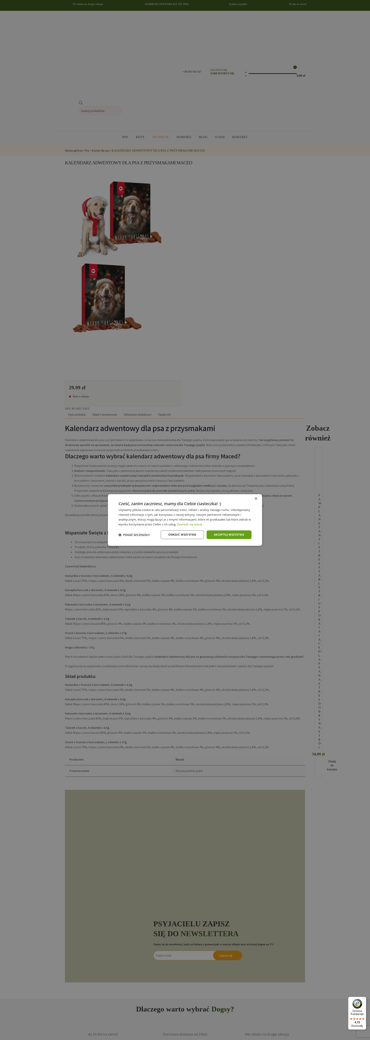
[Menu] (364, 999)
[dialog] (185, 520)
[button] (134, 535)
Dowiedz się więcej (189, 524)
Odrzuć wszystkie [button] (182, 534)
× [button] (255, 498)
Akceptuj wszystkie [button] (229, 534)
